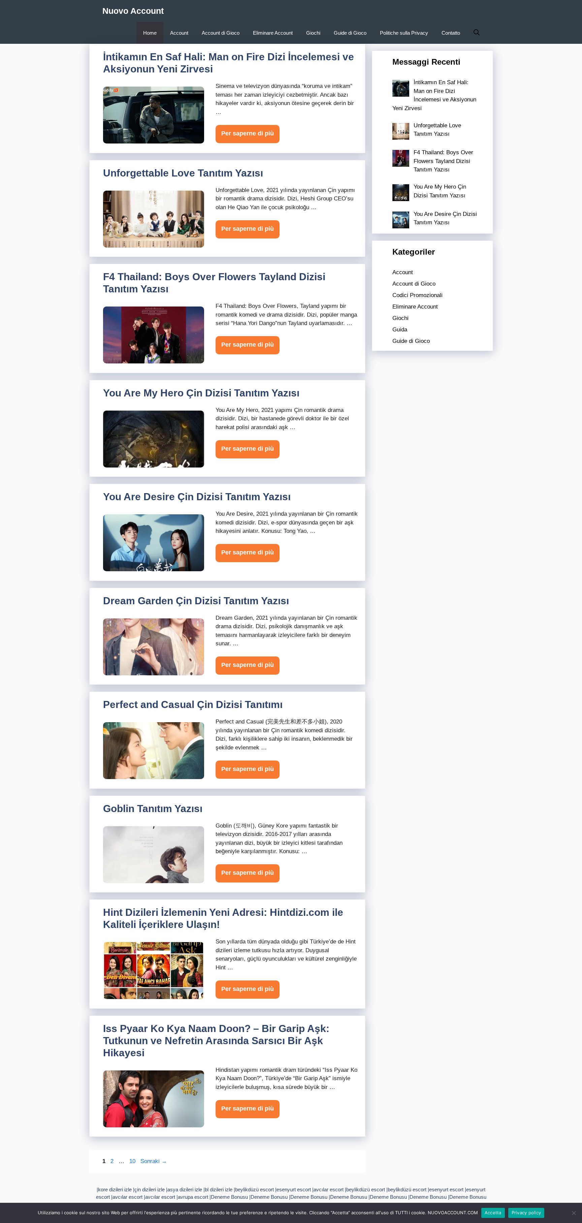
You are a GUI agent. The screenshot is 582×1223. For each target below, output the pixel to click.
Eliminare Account (273, 33)
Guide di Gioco (350, 33)
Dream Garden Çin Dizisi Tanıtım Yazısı (196, 600)
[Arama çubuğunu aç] (476, 33)
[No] (573, 1213)
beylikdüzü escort (254, 1189)
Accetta (493, 1212)
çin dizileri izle (149, 1189)
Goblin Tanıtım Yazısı (152, 808)
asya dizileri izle (184, 1189)
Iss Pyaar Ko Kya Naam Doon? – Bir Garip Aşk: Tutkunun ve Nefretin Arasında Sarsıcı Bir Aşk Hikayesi (216, 1040)
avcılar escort (329, 1189)
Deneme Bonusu (229, 1197)
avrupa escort (193, 1197)
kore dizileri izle (115, 1189)
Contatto (451, 33)
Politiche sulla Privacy (404, 33)
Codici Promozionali (417, 295)
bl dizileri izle (218, 1189)
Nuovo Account (133, 10)
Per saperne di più (247, 133)
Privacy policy (526, 1212)
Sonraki (153, 1161)
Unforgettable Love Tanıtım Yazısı (183, 173)
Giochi (313, 33)
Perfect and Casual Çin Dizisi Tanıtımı (193, 704)
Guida (399, 329)
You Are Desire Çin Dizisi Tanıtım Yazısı (197, 496)
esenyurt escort (294, 1189)
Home (150, 33)
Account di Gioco (220, 33)
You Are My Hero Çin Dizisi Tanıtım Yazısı (201, 392)
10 (133, 1161)
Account (179, 33)
